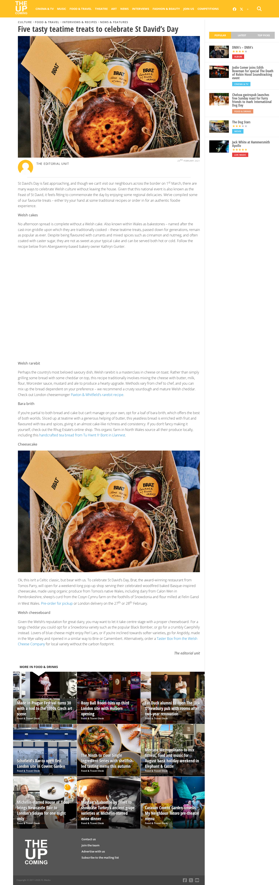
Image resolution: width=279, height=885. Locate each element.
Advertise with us (93, 851)
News (124, 9)
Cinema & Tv (45, 9)
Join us (188, 9)
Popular (220, 35)
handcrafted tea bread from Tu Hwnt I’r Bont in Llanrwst (82, 435)
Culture (25, 22)
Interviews (140, 9)
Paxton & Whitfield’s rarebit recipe (97, 394)
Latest (242, 35)
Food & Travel (81, 9)
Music (61, 9)
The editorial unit (52, 164)
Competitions (208, 9)
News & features (114, 22)
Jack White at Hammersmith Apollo (251, 143)
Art (114, 9)
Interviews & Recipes (79, 22)
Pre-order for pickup (57, 603)
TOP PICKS (264, 35)
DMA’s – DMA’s (242, 47)
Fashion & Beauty (166, 9)
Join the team (90, 845)
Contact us (89, 839)
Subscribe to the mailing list (100, 857)
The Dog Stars (241, 122)
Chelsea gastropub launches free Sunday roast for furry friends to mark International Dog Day (252, 100)
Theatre (101, 9)
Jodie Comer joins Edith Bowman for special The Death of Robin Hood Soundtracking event (252, 73)
